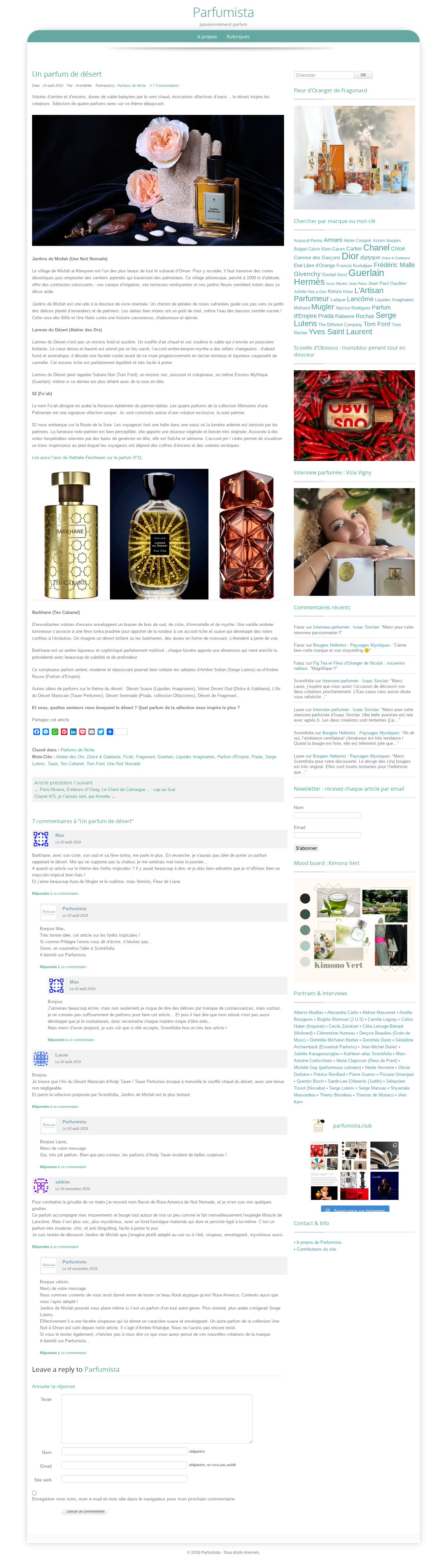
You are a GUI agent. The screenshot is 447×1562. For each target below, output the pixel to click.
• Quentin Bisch (309, 1081)
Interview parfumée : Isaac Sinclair (346, 627)
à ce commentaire (55, 893)
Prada (256, 756)
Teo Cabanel (72, 763)
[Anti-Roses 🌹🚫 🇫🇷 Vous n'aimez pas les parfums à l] (354, 1186)
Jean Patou (358, 283)
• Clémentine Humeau (335, 1033)
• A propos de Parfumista (317, 1242)
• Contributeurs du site (315, 1249)
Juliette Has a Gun (310, 291)
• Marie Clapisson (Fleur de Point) (366, 1060)
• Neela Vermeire (378, 1067)
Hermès (309, 282)
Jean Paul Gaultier (387, 283)
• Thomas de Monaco (374, 1095)
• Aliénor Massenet (378, 1012)
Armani (333, 239)
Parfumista (102, 1369)
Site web (43, 1479)
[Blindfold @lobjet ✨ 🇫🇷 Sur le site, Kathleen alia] (354, 1156)
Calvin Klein (319, 249)
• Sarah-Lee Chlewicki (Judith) (354, 1081)
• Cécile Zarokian (343, 1026)
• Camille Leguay (381, 1019)
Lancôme (360, 299)
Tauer (52, 763)
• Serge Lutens (341, 1088)
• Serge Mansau (371, 1088)
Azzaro (379, 241)
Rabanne (344, 316)
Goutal (329, 274)
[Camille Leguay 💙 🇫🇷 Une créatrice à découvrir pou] (384, 1186)
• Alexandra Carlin (342, 1012)
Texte (46, 1399)
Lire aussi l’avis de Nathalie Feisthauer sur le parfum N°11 (87, 457)
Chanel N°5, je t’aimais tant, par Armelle (75, 796)
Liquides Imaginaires (195, 756)
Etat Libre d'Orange (314, 265)
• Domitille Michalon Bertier (333, 1040)
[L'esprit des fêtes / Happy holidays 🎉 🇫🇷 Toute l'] (324, 1156)
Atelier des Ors (70, 756)
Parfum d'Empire (233, 756)
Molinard (302, 308)
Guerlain (165, 756)
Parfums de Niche (131, 85)
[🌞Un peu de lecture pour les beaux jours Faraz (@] (384, 1156)
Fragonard (145, 756)
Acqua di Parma (308, 240)
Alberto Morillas (309, 1012)
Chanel (376, 247)
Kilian (348, 291)
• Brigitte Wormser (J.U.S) (339, 1019)
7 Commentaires (166, 85)
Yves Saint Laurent (340, 331)
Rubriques (238, 36)
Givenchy (307, 273)
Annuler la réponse (53, 1386)
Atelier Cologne (357, 240)
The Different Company (340, 324)
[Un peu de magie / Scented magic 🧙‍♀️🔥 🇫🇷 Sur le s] (324, 1186)
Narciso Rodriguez (353, 307)
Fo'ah (128, 756)
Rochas (365, 316)
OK (363, 75)
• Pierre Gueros (361, 1074)
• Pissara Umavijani (395, 1074)
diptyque (370, 257)
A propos (207, 36)
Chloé (398, 248)
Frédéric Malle (394, 264)
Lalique (338, 299)
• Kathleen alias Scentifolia (367, 1053)
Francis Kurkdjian (354, 265)
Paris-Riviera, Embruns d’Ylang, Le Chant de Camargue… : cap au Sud (104, 789)
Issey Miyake (337, 283)
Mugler (322, 307)
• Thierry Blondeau (335, 1095)
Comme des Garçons (317, 257)
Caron (338, 248)
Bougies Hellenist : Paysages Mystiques (351, 645)
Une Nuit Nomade (123, 763)
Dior (350, 256)
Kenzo (335, 291)
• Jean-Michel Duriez (378, 1046)
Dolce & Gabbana (103, 756)
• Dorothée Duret (376, 1040)
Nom (47, 1452)
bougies (393, 240)
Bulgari (300, 249)
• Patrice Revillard (328, 1074)
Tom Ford (95, 763)
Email (46, 1466)
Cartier (354, 248)
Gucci (342, 274)
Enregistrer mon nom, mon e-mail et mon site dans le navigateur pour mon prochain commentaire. (134, 1498)
